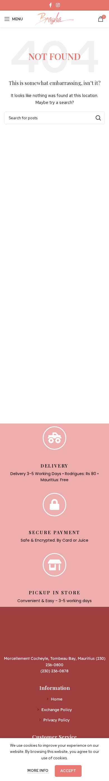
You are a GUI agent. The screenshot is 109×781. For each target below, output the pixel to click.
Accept (68, 770)
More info (38, 770)
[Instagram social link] (57, 5)
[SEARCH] (98, 117)
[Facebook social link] (51, 5)
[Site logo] (54, 18)
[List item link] (54, 699)
